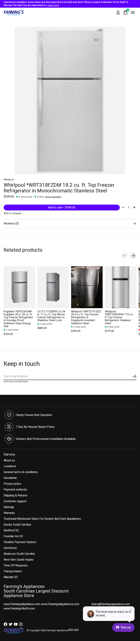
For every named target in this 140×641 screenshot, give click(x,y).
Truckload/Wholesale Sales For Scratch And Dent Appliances (42, 519)
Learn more (53, 5)
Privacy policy (12, 484)
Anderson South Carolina (19, 554)
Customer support (15, 501)
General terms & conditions (21, 472)
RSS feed (74, 630)
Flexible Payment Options (20, 542)
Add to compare (12, 213)
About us (9, 460)
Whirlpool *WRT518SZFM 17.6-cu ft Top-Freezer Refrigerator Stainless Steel (119, 317)
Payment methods (15, 489)
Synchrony (10, 548)
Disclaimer (10, 478)
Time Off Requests (16, 565)
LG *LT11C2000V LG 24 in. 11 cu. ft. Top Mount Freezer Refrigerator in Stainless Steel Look (51, 316)
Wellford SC (11, 530)
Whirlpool (9, 179)
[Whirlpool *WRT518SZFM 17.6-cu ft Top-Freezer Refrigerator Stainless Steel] (120, 287)
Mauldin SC (11, 577)
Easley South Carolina (17, 524)
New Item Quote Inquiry (19, 559)
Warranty (9, 513)
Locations (10, 466)
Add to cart (61, 207)
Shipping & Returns (16, 495)
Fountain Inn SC (13, 536)
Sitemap (9, 507)
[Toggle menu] (132, 12)
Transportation (13, 571)
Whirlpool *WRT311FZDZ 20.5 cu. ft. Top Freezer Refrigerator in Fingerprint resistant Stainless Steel (86, 317)
